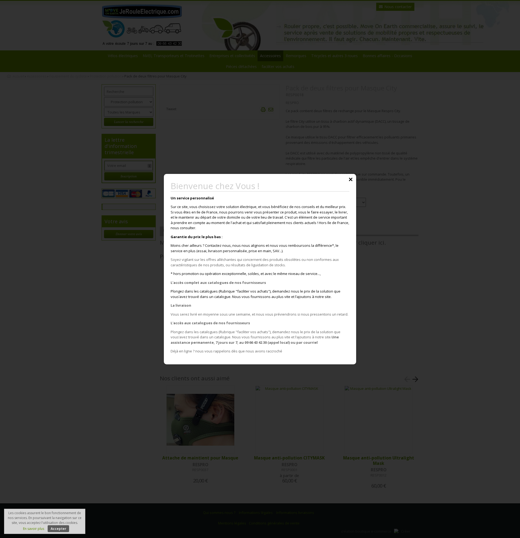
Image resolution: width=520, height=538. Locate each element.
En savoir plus (33, 528)
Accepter (58, 528)
